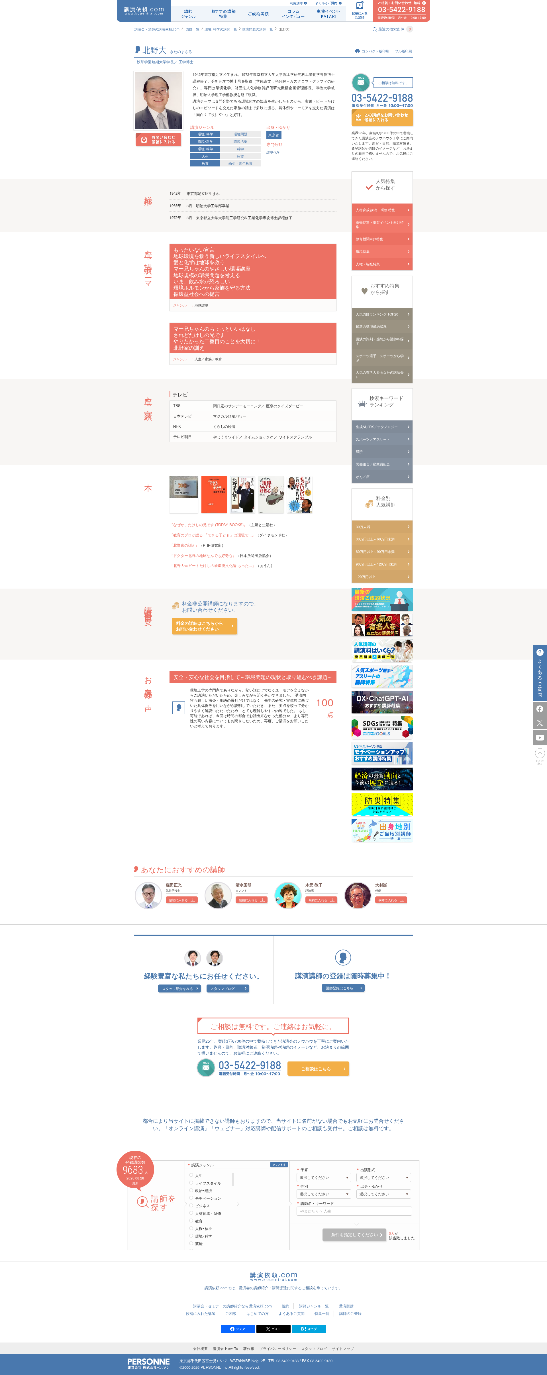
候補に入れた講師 (200, 1313)
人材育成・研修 (208, 1213)
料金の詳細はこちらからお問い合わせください (199, 626)
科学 (240, 148)
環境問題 (240, 133)
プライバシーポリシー (277, 1348)
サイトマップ (343, 1348)
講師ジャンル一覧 (314, 1306)
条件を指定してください (354, 1234)
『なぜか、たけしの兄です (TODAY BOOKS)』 (208, 524)
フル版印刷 (403, 51)
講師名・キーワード (317, 1203)
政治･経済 (203, 1190)
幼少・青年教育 (240, 163)
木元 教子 (314, 885)
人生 (205, 156)
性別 (304, 1186)
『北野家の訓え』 (184, 545)
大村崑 (381, 885)
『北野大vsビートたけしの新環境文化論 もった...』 (213, 565)
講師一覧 (192, 29)
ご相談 (230, 1313)
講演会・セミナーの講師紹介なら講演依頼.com (232, 1306)
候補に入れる (178, 900)
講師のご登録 (350, 1313)
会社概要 (200, 1348)
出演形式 (367, 1169)
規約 (285, 1306)
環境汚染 (240, 141)
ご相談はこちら (316, 1068)
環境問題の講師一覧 (257, 29)
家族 (240, 156)
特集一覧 (322, 1313)
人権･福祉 (203, 1228)
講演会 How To (225, 1348)
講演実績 (346, 1306)
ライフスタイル (208, 1183)
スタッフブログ (222, 988)
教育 (205, 163)
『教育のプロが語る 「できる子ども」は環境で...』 (213, 535)
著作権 (248, 1348)
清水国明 (244, 885)
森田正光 (174, 885)
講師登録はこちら (339, 987)
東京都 (273, 135)
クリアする (279, 1164)
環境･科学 (205, 133)
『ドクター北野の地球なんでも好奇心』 (203, 555)
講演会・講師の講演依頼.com (156, 29)
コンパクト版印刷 (375, 51)
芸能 (199, 1243)
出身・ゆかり (371, 1186)
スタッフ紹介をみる (177, 988)
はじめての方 (257, 1313)
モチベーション (208, 1198)
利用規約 (296, 3)
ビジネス (202, 1205)
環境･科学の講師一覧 (221, 29)
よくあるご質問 (326, 3)
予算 (304, 1169)
